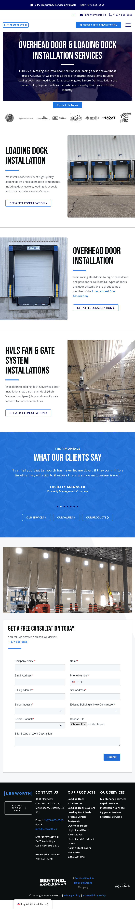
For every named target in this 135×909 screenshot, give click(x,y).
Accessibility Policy (94, 895)
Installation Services (112, 807)
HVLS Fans (74, 852)
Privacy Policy (72, 895)
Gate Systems (76, 856)
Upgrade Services (110, 812)
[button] (74, 14)
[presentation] (74, 15)
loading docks (89, 71)
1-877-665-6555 (54, 820)
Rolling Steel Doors (79, 847)
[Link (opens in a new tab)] (53, 883)
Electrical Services (111, 816)
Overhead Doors (78, 825)
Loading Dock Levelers (81, 807)
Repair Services (109, 803)
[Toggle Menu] (128, 25)
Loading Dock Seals (79, 812)
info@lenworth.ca (46, 829)
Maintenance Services (113, 798)
